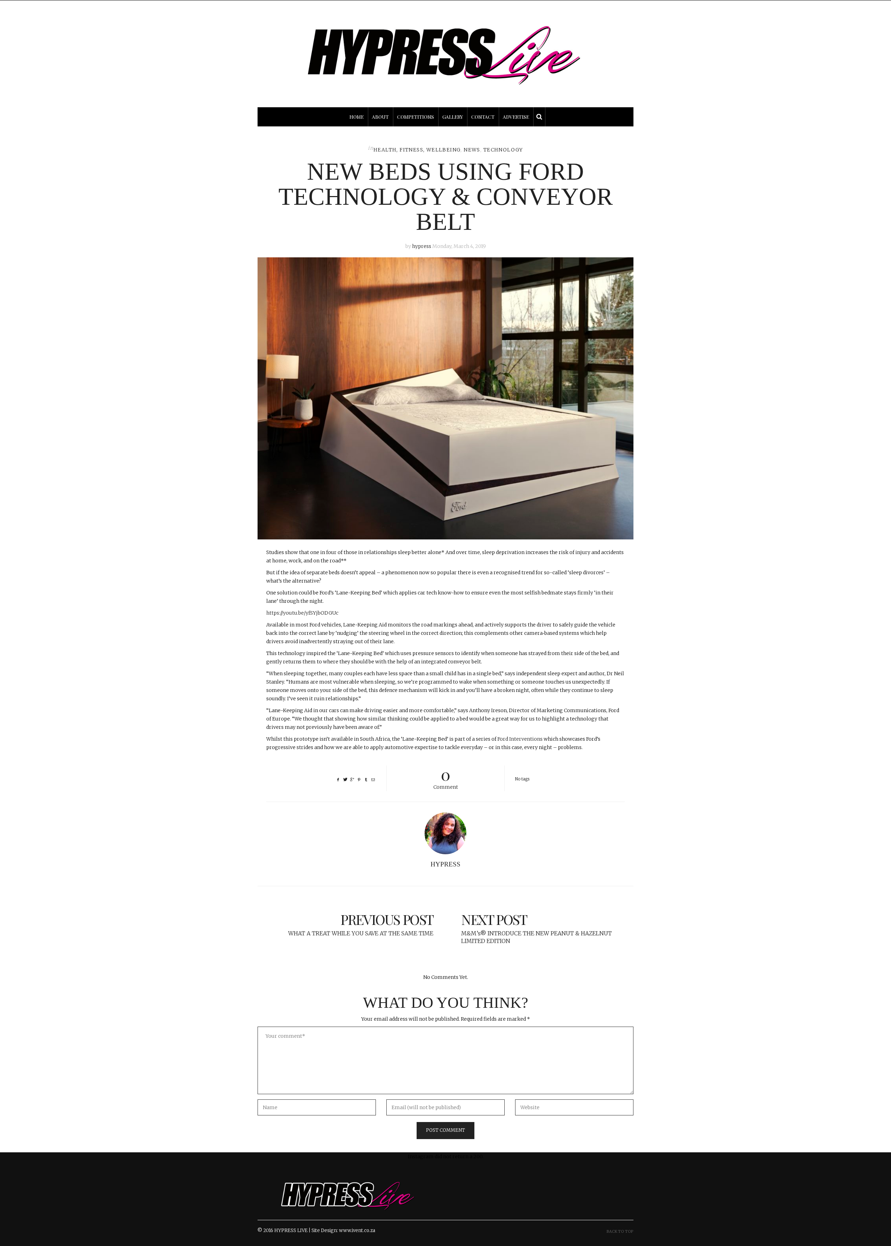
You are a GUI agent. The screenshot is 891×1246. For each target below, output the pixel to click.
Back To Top (620, 1231)
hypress (421, 246)
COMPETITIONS (415, 117)
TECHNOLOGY (503, 150)
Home (356, 117)
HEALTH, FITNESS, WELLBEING (416, 150)
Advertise (516, 117)
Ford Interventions (520, 739)
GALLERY (452, 117)
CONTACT (483, 117)
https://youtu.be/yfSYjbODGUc (302, 613)
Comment (445, 777)
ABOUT (380, 117)
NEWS (472, 150)
